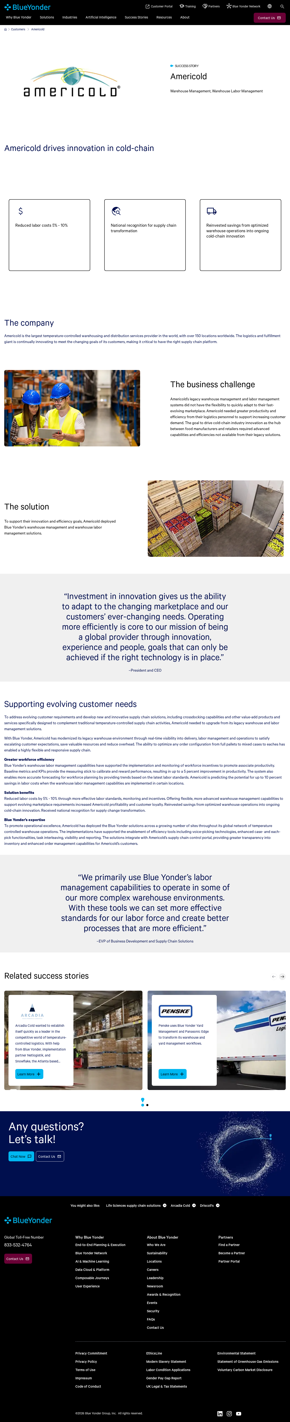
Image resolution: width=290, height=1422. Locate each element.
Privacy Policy (86, 1361)
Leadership (155, 1278)
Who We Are (156, 1244)
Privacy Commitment (91, 1353)
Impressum (83, 1378)
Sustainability (157, 1253)
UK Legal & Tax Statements (166, 1386)
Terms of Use (85, 1369)
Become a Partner (231, 1253)
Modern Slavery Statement (166, 1361)
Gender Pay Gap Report (164, 1378)
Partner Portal (229, 1261)
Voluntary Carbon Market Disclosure (244, 1369)
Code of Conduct (88, 1386)
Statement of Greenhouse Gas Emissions (248, 1361)
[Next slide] (282, 976)
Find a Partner (229, 1244)
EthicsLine (154, 1353)
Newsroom (155, 1286)
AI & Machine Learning (92, 1261)
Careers (153, 1269)
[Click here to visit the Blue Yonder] (5, 29)
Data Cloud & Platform (92, 1269)
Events (152, 1302)
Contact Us (155, 1327)
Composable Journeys (92, 1278)
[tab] (142, 1105)
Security (153, 1311)
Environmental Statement (236, 1353)
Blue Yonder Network (91, 1253)
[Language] (270, 8)
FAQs (151, 1319)
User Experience (87, 1286)
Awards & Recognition (163, 1294)
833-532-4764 (18, 1245)
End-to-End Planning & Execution (100, 1244)
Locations (154, 1261)
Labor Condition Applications (168, 1369)
